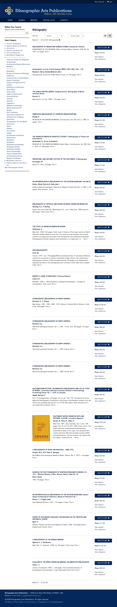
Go (27, 33)
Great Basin (11, 89)
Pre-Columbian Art (13, 53)
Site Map (8, 602)
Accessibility (42, 602)
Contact (64, 20)
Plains (9, 126)
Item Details (99, 57)
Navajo (9, 110)
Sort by (35, 36)
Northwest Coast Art (14, 161)
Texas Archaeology (13, 151)
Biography (10, 71)
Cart (110, 2)
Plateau (9, 128)
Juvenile (9, 99)
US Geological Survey (14, 156)
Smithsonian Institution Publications (15, 136)
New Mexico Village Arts (15, 55)
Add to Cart (102, 48)
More (47, 52)
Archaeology (11, 62)
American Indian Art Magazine (18, 60)
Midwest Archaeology (14, 105)
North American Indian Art (16, 57)
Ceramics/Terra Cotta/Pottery (18, 78)
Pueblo (9, 133)
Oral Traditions (12, 112)
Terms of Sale (18, 602)
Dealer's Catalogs (13, 80)
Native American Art (14, 108)
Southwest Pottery (13, 147)
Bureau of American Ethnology (18, 73)
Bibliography (11, 69)
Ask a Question (100, 59)
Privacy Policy (31, 602)
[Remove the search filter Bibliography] (59, 40)
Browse (34, 20)
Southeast (10, 140)
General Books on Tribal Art (17, 46)
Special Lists (49, 20)
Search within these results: (15, 29)
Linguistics (10, 103)
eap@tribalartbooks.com (32, 595)
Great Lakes (11, 92)
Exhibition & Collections (15, 87)
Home (10, 20)
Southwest (10, 142)
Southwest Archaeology (15, 144)
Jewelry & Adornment (14, 94)
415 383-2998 (15, 595)
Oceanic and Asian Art (15, 50)
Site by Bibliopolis (56, 602)
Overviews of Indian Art (15, 115)
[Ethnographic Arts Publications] (58, 10)
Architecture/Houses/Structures (18, 64)
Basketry (10, 66)
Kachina (9, 101)
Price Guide (11, 131)
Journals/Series (12, 96)
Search (21, 20)
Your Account (99, 2)
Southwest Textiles (13, 149)
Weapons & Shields (13, 158)
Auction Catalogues (14, 44)
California (10, 76)
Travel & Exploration (14, 154)
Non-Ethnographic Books (14, 167)
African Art (11, 48)
